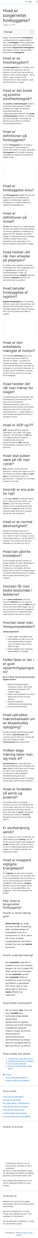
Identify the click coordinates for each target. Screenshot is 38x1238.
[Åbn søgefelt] (37, 1)
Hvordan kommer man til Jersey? (21, 1061)
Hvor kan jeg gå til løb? (12, 1100)
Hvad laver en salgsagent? (13, 1097)
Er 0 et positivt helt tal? (17, 1064)
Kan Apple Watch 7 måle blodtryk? (16, 1103)
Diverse (8, 1074)
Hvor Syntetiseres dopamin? (17, 1077)
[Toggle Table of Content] (31, 32)
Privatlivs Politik (26, 1233)
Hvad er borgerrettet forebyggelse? (17, 1116)
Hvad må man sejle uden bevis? (20, 1059)
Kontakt (19, 1235)
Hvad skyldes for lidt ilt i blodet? (15, 1106)
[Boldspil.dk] (12, 2)
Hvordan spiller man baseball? (17, 1080)
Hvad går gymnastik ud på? (13, 1110)
